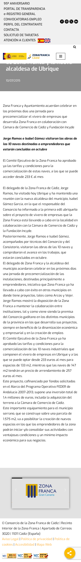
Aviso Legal (10, 539)
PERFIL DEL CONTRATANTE (23, 24)
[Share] (69, 553)
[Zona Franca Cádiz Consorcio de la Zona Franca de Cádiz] (38, 56)
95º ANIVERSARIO (17, 3)
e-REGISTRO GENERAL (20, 14)
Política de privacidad (36, 539)
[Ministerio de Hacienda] (15, 56)
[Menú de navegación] (60, 56)
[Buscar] (74, 46)
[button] (16, 490)
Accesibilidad (24, 544)
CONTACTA (11, 30)
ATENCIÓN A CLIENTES (20, 40)
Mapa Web (44, 544)
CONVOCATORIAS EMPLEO (22, 19)
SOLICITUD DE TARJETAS (21, 35)
